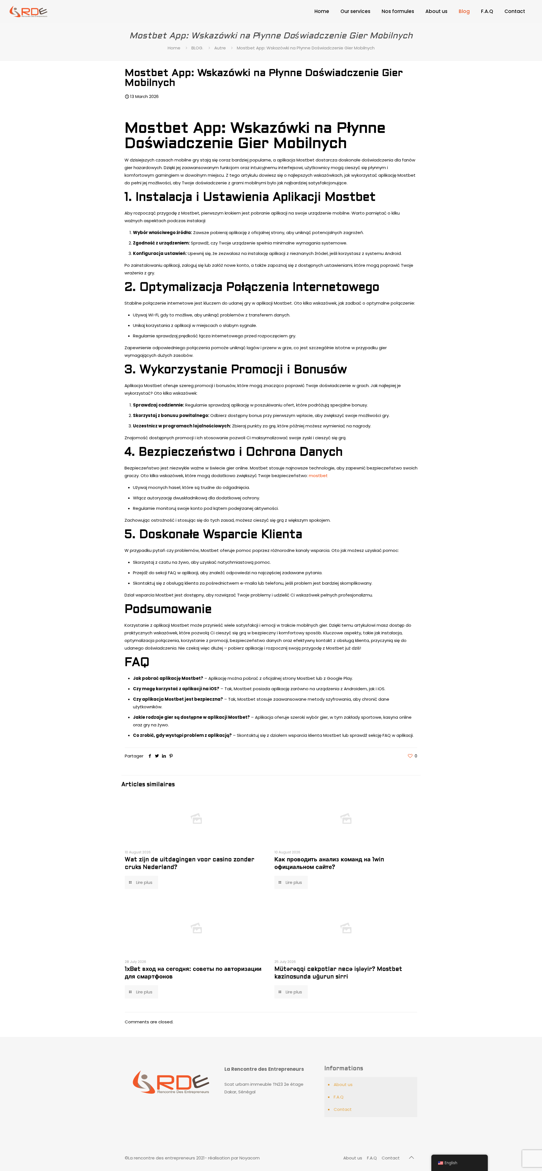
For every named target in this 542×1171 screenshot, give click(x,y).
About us (343, 1084)
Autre (220, 48)
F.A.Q (339, 1097)
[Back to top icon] (411, 1157)
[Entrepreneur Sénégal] (28, 11)
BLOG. (197, 48)
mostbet (318, 476)
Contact (343, 1109)
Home (174, 48)
